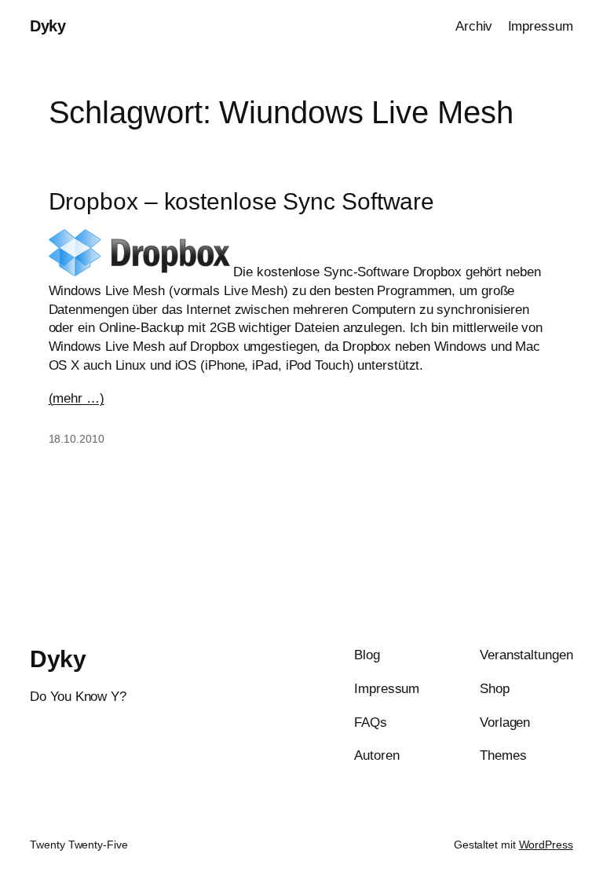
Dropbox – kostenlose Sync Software (242, 201)
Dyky (47, 26)
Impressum (540, 26)
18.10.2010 (76, 438)
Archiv (473, 26)
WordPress (546, 844)
